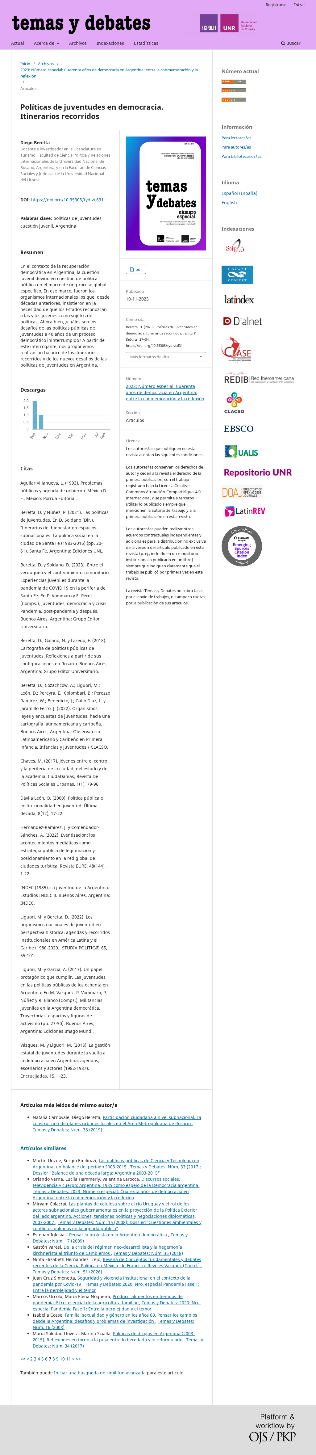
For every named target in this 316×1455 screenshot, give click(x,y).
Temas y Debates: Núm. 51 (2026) (67, 1272)
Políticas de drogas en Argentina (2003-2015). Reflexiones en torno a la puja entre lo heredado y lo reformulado (114, 1337)
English (229, 202)
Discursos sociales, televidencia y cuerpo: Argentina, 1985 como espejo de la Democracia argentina (116, 1182)
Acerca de (45, 43)
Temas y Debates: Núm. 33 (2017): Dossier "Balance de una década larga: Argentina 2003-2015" (117, 1170)
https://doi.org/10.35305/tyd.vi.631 (67, 200)
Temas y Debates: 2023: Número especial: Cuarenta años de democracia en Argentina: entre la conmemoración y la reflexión (111, 1194)
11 (68, 1359)
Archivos (78, 43)
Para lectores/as (236, 138)
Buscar (293, 43)
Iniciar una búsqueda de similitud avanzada (100, 1373)
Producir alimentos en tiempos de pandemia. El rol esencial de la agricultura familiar (108, 1299)
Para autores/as (236, 147)
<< (22, 1359)
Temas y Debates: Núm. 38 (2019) (67, 1130)
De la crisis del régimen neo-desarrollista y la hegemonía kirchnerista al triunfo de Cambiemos (107, 1250)
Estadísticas (146, 43)
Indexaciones (110, 43)
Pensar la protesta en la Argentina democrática (118, 1235)
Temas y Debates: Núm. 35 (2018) (148, 1253)
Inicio (25, 63)
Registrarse (276, 4)
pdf (138, 269)
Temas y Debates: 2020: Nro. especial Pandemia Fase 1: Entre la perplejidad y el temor (117, 1306)
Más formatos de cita (149, 357)
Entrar (299, 4)
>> (78, 1359)
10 (62, 1359)
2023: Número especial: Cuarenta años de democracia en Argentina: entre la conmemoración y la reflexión (109, 73)
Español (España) (239, 193)
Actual (17, 43)
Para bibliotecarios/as (241, 156)
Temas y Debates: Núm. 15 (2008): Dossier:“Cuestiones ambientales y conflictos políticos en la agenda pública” (117, 1225)
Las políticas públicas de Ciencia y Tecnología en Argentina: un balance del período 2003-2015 (116, 1164)
